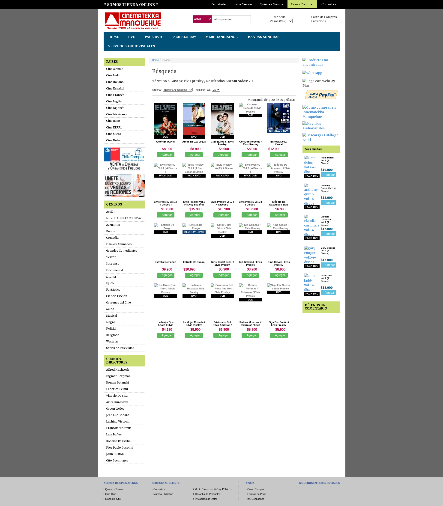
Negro (110, 322)
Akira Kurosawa (117, 402)
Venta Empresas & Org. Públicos (213, 489)
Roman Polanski (117, 382)
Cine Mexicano (116, 114)
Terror (111, 257)
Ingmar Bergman (118, 376)
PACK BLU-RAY (183, 37)
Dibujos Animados (119, 244)
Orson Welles (115, 408)
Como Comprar (302, 4)
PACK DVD (153, 37)
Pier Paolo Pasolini (119, 447)
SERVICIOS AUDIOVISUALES (131, 46)
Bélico (110, 231)
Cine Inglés (114, 101)
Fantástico (113, 289)
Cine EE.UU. (114, 127)
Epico (110, 283)
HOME (113, 37)
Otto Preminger (117, 460)
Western (112, 341)
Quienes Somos (271, 4)
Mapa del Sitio (113, 498)
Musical (111, 315)
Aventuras (113, 224)
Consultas (328, 4)
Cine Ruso (113, 120)
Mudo (110, 309)
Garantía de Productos (208, 494)
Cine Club (110, 494)
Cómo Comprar (256, 489)
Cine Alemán (114, 69)
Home (155, 60)
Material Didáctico (163, 494)
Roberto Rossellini (119, 441)
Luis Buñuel (114, 434)
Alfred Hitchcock (117, 369)
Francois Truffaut (118, 428)
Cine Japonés (115, 108)
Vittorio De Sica (117, 395)
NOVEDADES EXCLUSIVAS (124, 218)
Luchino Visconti (117, 421)
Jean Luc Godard (117, 415)
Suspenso (113, 263)
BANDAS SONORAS (263, 37)
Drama (111, 276)
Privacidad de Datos (206, 498)
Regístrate (218, 4)
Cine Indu (113, 75)
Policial (111, 328)
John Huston (115, 454)
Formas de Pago (256, 494)
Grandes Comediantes (121, 250)
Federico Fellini (117, 389)
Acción (110, 211)
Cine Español (115, 88)
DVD (131, 37)
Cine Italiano (115, 82)
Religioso (112, 335)
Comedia (112, 237)
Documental (114, 270)
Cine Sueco (113, 134)
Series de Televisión (120, 348)
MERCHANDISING (220, 37)
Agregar (166, 154)
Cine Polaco (114, 140)
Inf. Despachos (255, 498)
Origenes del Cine (118, 302)
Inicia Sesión (242, 4)
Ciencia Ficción (116, 296)
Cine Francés (115, 95)
